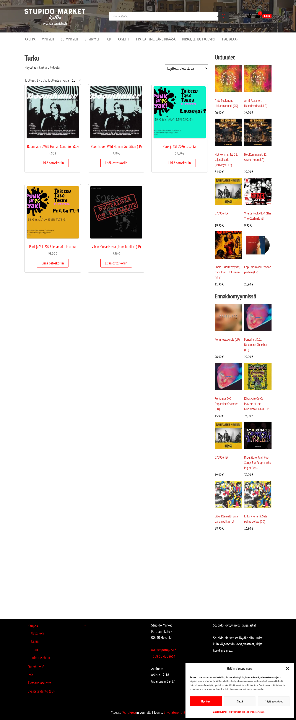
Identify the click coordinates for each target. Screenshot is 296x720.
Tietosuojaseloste (39, 682)
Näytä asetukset (274, 701)
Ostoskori (37, 633)
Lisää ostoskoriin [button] (52, 162)
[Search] (223, 16)
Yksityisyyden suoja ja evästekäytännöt (246, 711)
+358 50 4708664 (163, 656)
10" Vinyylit (69, 39)
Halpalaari (230, 39)
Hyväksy (205, 701)
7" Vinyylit (93, 39)
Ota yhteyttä (36, 666)
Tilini (34, 649)
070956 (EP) (222, 213)
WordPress (129, 712)
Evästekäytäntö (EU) (41, 691)
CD (109, 39)
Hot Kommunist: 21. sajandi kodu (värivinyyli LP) (226, 159)
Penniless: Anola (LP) (227, 339)
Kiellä (239, 701)
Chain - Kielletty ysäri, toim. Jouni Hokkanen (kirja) (227, 272)
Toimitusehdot (40, 657)
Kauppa (30, 39)
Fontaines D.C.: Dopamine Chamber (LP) (255, 344)
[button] (287, 668)
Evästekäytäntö (220, 711)
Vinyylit (48, 39)
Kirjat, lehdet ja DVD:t (199, 39)
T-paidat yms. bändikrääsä (156, 39)
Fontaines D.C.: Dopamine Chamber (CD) (226, 403)
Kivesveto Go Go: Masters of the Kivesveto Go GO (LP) (256, 403)
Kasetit (123, 39)
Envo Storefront (174, 712)
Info (30, 674)
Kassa (35, 641)
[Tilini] (249, 16)
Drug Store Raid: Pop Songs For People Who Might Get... (257, 462)
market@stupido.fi (163, 650)
